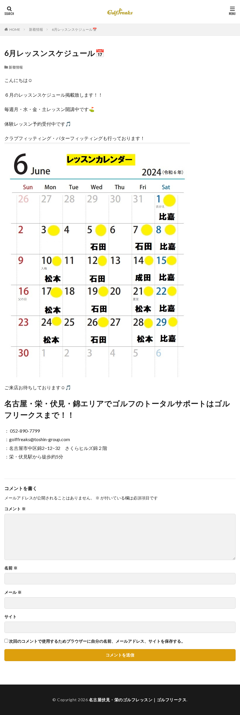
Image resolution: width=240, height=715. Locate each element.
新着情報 (36, 29)
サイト (10, 617)
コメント (15, 509)
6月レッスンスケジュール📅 (74, 29)
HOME (14, 29)
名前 (11, 568)
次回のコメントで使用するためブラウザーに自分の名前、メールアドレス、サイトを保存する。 (97, 641)
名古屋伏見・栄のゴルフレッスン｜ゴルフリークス (138, 699)
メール (13, 592)
